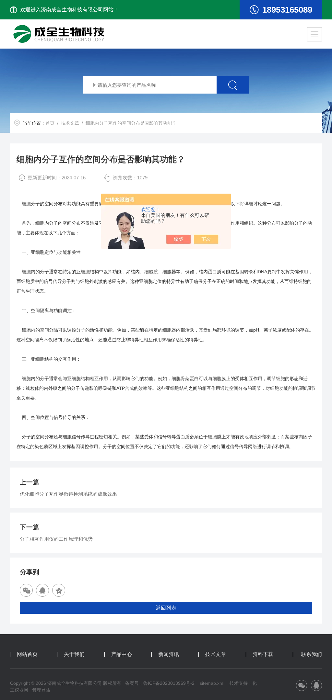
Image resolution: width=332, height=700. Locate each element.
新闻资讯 (168, 654)
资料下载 (263, 654)
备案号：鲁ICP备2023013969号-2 (160, 683)
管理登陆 (41, 690)
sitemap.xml (212, 683)
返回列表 (166, 608)
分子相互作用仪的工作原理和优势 (56, 539)
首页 (49, 123)
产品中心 (121, 654)
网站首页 (27, 654)
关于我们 (74, 654)
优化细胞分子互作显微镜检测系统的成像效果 (68, 494)
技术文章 (70, 123)
